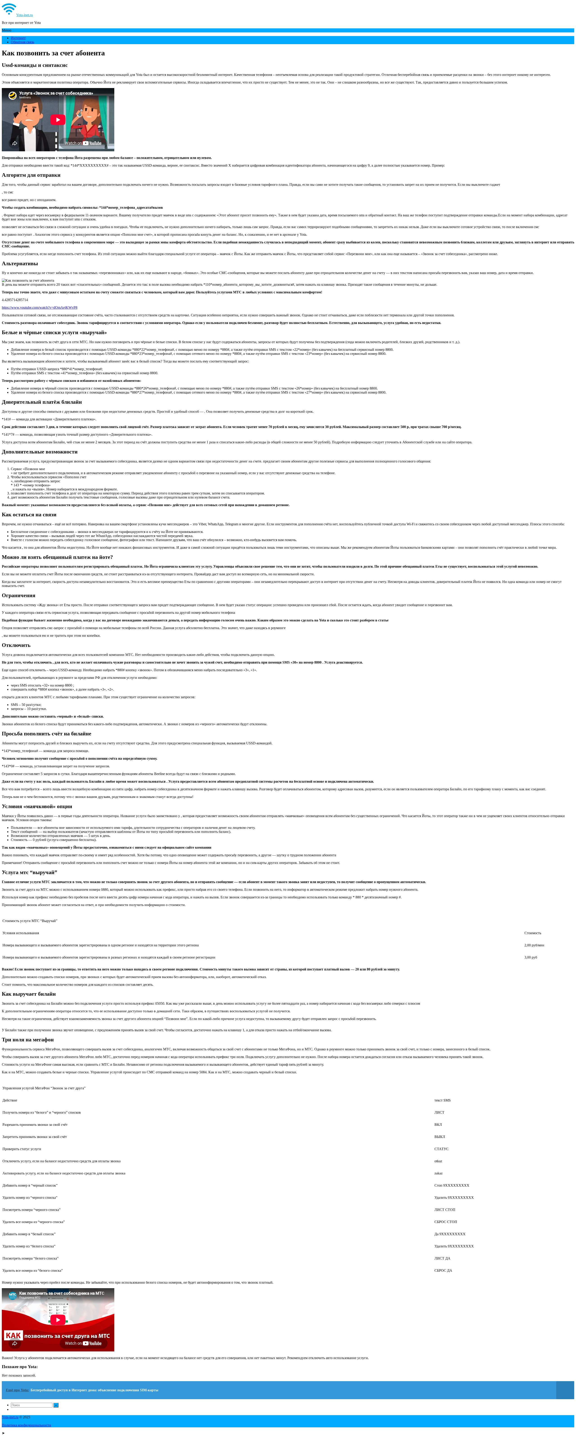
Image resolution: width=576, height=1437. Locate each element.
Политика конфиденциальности (26, 1425)
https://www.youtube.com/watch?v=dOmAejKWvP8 (39, 307)
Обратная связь (22, 42)
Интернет (18, 38)
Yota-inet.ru (24, 15)
